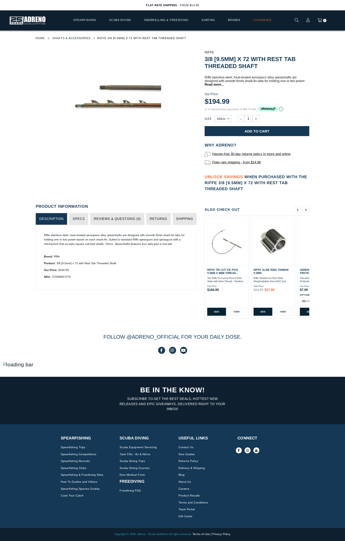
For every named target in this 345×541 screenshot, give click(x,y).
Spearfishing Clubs (73, 468)
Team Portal (186, 509)
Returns (158, 219)
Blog (181, 474)
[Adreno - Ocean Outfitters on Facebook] (239, 450)
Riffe (209, 52)
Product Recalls (189, 495)
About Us (184, 481)
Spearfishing (84, 20)
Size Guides (186, 454)
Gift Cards (185, 516)
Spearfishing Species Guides (80, 488)
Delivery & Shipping (191, 468)
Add (216, 312)
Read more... (214, 84)
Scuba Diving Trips (132, 461)
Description (51, 219)
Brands (234, 20)
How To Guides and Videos (79, 481)
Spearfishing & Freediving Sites (82, 474)
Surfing (208, 20)
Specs (79, 219)
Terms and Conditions (193, 502)
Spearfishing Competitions (78, 454)
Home (40, 38)
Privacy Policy (221, 534)
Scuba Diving (120, 20)
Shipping (184, 219)
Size (208, 118)
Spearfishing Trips (73, 447)
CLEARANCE (262, 20)
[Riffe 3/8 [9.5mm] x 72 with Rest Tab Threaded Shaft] (116, 95)
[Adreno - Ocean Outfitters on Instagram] (248, 450)
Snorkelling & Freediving (166, 20)
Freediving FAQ (130, 490)
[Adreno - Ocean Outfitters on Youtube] (256, 450)
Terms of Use (201, 534)
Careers (183, 488)
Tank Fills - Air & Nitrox (135, 454)
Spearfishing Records (75, 461)
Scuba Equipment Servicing (138, 447)
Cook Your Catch (72, 495)
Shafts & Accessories (71, 38)
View (237, 312)
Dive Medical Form (132, 474)
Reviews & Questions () (117, 219)
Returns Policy (188, 461)
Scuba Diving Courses (135, 468)
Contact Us (185, 447)
